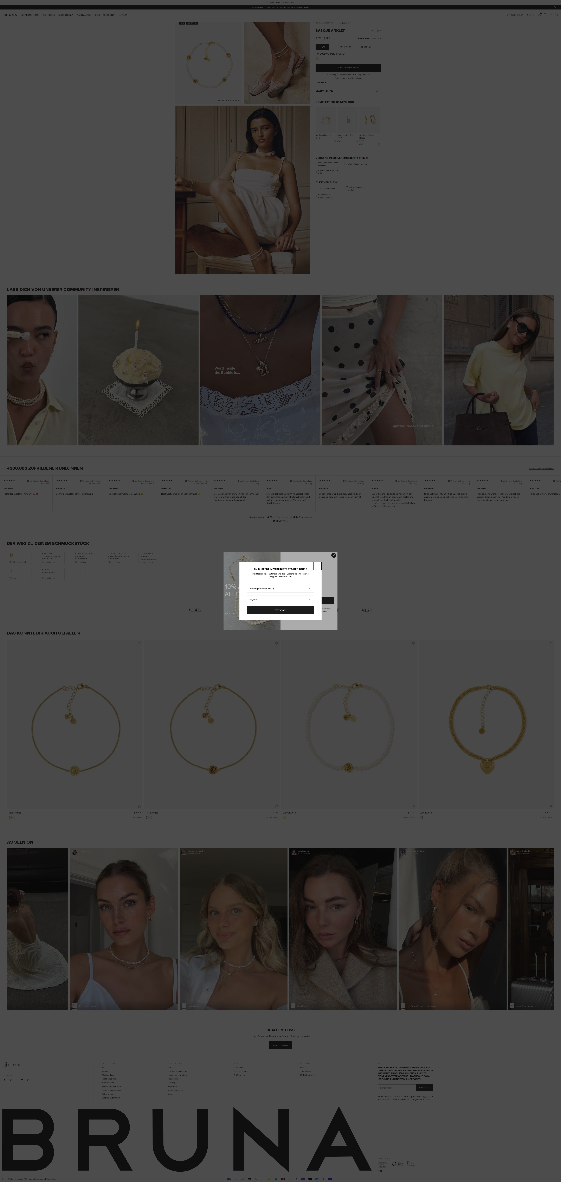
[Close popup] (317, 566)
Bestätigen (280, 610)
